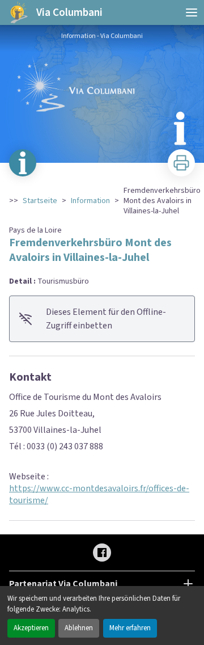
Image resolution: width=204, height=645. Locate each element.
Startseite (40, 200)
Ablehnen (79, 628)
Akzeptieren (31, 628)
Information (90, 200)
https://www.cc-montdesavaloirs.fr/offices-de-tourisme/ (99, 494)
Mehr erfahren (130, 628)
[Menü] (191, 12)
